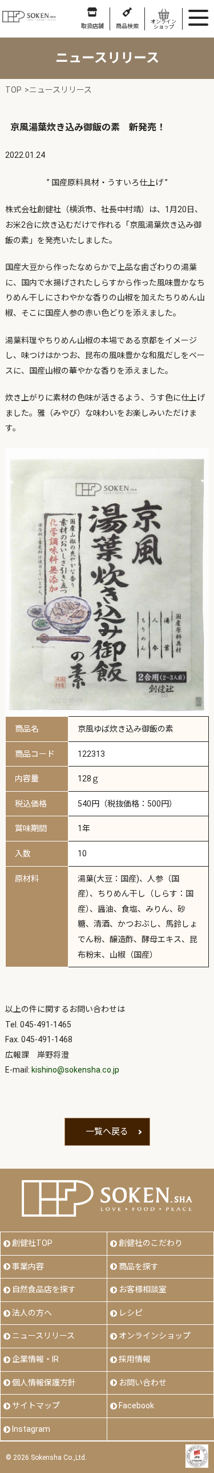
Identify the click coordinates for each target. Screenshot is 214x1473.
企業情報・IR (35, 1359)
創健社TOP (32, 1243)
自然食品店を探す (44, 1289)
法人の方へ (32, 1312)
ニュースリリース (43, 1335)
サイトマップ (36, 1405)
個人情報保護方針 (44, 1382)
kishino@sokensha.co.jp (75, 1069)
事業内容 (28, 1266)
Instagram (31, 1429)
